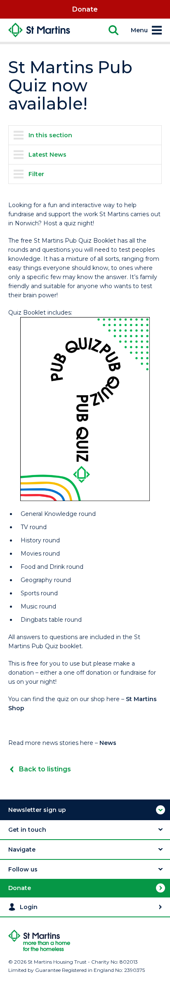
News (107, 743)
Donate (85, 9)
